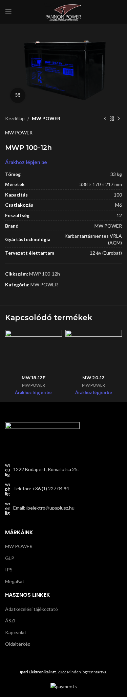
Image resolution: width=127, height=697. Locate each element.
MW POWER (46, 118)
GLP (9, 558)
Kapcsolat (15, 632)
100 (118, 195)
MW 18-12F (33, 377)
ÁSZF (11, 620)
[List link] (63, 489)
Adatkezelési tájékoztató (31, 609)
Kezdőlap (15, 118)
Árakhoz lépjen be (26, 162)
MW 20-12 (93, 377)
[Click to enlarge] (17, 95)
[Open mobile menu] (8, 12)
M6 (118, 205)
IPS (9, 569)
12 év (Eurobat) (106, 253)
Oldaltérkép (17, 644)
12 (119, 215)
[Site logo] (64, 11)
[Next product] (118, 118)
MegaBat (14, 581)
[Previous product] (105, 118)
